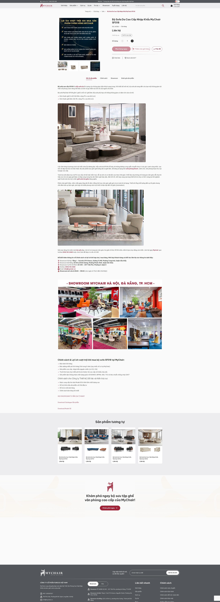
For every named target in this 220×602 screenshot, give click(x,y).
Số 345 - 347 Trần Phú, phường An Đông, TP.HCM (110, 589)
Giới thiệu (64, 5)
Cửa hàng (96, 11)
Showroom (106, 5)
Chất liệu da (115, 35)
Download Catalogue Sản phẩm (68, 402)
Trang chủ (88, 11)
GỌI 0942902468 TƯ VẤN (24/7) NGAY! (71, 396)
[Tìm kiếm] (163, 6)
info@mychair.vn (70, 269)
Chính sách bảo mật (166, 598)
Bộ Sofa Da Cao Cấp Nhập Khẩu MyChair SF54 (68, 458)
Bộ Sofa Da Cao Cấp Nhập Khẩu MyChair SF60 (149, 458)
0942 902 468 (53, 1)
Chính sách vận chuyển (167, 588)
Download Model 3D (64, 408)
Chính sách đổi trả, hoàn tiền (169, 595)
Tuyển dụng (115, 5)
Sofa (103, 11)
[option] (126, 35)
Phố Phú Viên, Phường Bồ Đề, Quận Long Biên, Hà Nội (58, 596)
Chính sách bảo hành (167, 591)
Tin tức (96, 5)
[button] (60, 39)
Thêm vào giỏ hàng (142, 49)
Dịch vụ (82, 5)
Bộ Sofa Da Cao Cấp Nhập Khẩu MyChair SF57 (95, 458)
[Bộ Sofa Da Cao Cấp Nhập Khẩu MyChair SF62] (123, 441)
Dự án (89, 5)
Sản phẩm (73, 5)
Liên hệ (124, 5)
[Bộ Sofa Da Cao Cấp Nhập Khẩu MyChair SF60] (150, 441)
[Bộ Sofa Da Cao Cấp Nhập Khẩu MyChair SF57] (97, 441)
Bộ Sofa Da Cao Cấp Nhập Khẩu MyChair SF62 (122, 458)
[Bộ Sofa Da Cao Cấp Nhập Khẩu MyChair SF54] (70, 441)
